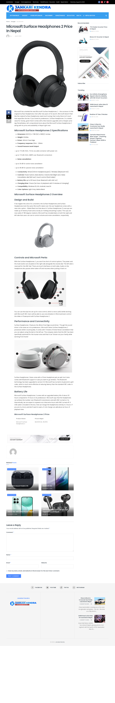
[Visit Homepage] (28, 8)
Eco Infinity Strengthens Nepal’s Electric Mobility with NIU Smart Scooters (98, 96)
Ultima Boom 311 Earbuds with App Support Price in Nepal (55, 510)
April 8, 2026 (11, 488)
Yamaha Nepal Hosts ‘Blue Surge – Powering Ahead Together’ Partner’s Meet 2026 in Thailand (98, 138)
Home (8, 21)
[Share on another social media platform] (8, 121)
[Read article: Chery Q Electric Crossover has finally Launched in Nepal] (83, 127)
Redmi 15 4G (47, 486)
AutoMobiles (9, 2)
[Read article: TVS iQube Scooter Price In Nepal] (83, 30)
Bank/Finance (44, 2)
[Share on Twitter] (8, 117)
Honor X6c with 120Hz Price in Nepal (20, 512)
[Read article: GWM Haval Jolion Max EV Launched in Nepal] (83, 107)
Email (8, 563)
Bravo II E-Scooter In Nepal (99, 37)
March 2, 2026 (95, 31)
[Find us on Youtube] (102, 2)
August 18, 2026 (95, 130)
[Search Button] (106, 15)
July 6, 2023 (18, 36)
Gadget (17, 2)
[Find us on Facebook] (99, 2)
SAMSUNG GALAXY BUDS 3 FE (18, 486)
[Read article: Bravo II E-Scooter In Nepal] (83, 40)
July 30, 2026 (94, 144)
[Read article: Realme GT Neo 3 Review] (83, 117)
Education (52, 2)
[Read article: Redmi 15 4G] (57, 478)
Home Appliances (26, 2)
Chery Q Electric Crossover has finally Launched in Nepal (97, 126)
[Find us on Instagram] (107, 2)
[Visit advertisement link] (40, 439)
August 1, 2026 (95, 100)
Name (8, 555)
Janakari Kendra (60, 642)
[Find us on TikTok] (105, 2)
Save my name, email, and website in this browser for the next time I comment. (34, 571)
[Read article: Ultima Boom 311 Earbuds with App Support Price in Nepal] (57, 504)
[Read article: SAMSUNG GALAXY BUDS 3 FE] (22, 478)
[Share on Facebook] (8, 112)
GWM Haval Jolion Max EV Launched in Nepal (99, 105)
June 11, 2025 (46, 514)
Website (44, 563)
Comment (10, 532)
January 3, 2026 (47, 488)
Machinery (36, 2)
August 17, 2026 (95, 108)
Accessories (20, 21)
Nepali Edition (64, 2)
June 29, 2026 (94, 116)
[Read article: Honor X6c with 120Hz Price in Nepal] (22, 504)
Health (58, 2)
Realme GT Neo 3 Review (98, 114)
